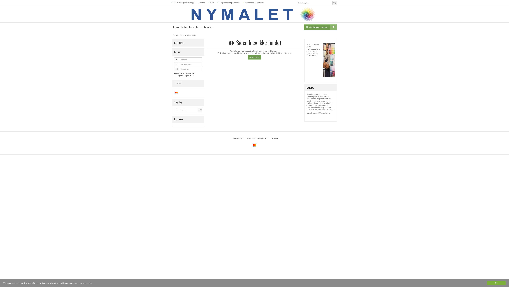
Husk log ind (184, 69)
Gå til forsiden (254, 57)
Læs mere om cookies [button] (83, 283)
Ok (496, 283)
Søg (334, 3)
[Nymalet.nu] (254, 14)
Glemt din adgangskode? (184, 73)
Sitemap (274, 138)
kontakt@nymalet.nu (260, 138)
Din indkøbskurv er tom (317, 27)
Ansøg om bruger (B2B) (184, 76)
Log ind (178, 83)
